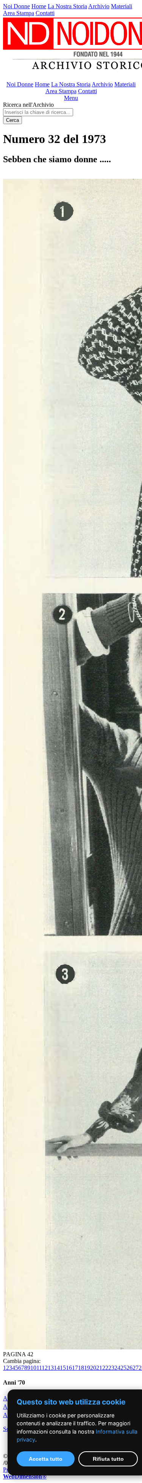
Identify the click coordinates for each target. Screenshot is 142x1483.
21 (99, 1368)
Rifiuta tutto (108, 1459)
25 (123, 1368)
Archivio (98, 6)
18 (81, 1368)
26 (129, 1368)
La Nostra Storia (67, 6)
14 (57, 1368)
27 (136, 1368)
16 (69, 1368)
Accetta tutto (45, 1459)
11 (39, 1368)
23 (111, 1368)
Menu (71, 98)
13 (51, 1368)
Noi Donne (16, 6)
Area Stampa (18, 13)
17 (75, 1368)
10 (33, 1368)
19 (87, 1368)
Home (38, 6)
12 (45, 1368)
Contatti (45, 13)
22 (105, 1368)
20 (93, 1368)
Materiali (121, 6)
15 (63, 1368)
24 (117, 1368)
